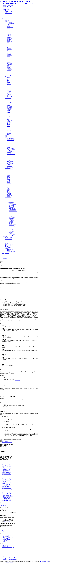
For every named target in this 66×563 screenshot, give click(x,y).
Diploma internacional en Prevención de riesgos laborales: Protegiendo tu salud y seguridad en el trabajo (7, 497)
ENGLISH (11, 562)
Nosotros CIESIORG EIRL (7, 535)
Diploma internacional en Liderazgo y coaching (6, 473)
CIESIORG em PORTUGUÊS (7, 5)
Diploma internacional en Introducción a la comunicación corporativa (7, 493)
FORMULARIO (17, 380)
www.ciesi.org (9, 442)
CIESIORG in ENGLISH (6, 6)
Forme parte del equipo (6, 539)
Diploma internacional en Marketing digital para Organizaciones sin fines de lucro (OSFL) (6, 470)
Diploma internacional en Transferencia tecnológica (6, 463)
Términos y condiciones (42, 561)
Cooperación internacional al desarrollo (8, 557)
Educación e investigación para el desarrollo (9, 554)
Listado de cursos (5, 538)
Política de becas (5, 546)
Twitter (3, 530)
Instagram (4, 531)
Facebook (4, 528)
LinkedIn (3, 529)
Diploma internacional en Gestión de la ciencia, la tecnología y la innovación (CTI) (6, 466)
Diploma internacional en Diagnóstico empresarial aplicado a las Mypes (6, 486)
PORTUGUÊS (7, 562)
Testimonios (4, 550)
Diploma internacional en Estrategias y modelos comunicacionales (6, 491)
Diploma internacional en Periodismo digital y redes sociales (6, 500)
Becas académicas (5, 545)
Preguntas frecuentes (5, 540)
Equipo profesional (5, 536)
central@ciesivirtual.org (5, 441)
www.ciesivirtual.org (4, 442)
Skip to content (4, 258)
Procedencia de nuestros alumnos (7, 537)
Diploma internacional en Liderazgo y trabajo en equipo (7, 488)
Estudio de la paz (5, 558)
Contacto (3, 541)
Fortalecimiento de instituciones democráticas (9, 559)
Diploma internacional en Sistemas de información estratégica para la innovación (7, 475)
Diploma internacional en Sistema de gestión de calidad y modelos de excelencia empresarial (7, 480)
